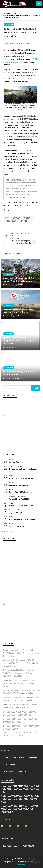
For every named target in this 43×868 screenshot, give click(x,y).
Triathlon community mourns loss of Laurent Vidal (19, 373)
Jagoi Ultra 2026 (15, 512)
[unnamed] (21, 432)
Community (32, 758)
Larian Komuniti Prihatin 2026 (20, 492)
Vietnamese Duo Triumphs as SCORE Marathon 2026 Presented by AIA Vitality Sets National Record (21, 663)
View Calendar (7, 531)
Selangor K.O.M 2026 (17, 526)
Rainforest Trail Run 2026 (19, 485)
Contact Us (21, 771)
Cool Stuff (23, 765)
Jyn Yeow (10, 44)
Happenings (9, 368)
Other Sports (8, 771)
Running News (18, 758)
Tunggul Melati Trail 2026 (19, 499)
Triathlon (17, 13)
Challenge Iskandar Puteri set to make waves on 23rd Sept (18, 310)
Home (5, 758)
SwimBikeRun (11, 220)
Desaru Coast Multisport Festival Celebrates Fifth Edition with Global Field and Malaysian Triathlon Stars (21, 653)
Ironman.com (20, 210)
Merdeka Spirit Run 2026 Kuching (22, 519)
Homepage (7, 13)
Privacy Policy (28, 846)
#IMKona (16, 217)
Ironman (27, 217)
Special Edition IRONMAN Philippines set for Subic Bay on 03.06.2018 (18, 340)
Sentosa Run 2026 (16, 462)
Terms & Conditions (11, 846)
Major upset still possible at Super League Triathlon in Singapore (19, 279)
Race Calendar (9, 765)
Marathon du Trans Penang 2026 (22, 478)
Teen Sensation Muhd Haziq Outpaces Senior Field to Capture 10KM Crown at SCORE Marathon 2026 (19, 673)
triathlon (24, 220)
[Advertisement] (21, 577)
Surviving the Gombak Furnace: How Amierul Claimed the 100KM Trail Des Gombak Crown (21, 683)
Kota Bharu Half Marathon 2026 (21, 506)
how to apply (26, 202)
